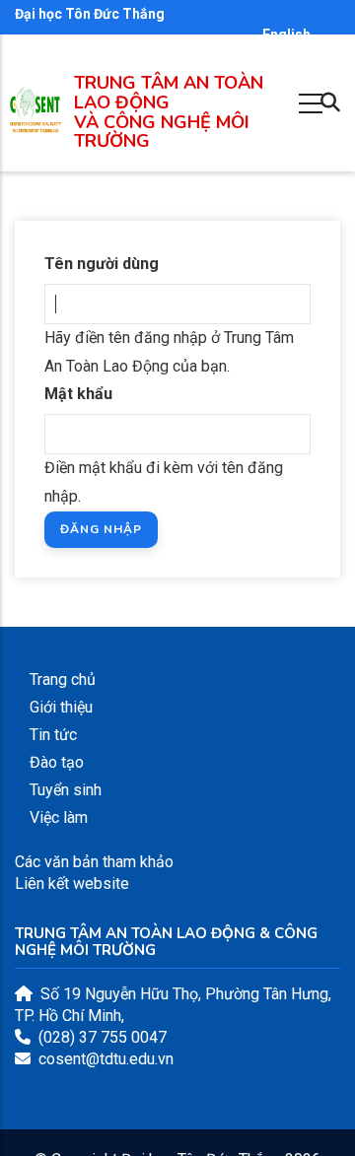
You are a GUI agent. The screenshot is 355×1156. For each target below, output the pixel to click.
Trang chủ (63, 679)
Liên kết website (72, 883)
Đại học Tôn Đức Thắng (90, 14)
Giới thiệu (61, 707)
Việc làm (59, 817)
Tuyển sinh (66, 790)
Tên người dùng (101, 263)
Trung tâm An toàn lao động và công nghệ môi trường (168, 112)
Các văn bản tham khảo (94, 861)
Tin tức (53, 734)
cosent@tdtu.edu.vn (106, 1059)
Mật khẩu (78, 393)
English (286, 34)
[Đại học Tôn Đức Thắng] (35, 122)
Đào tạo (57, 762)
